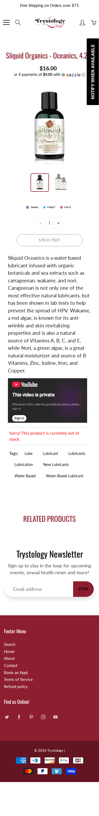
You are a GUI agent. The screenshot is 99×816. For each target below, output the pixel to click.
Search (9, 644)
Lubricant (50, 453)
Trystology (55, 750)
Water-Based (25, 476)
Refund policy (16, 686)
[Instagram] (43, 716)
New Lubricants (56, 464)
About (9, 658)
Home (9, 651)
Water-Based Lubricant (64, 476)
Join (83, 589)
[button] (49, 74)
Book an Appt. (16, 672)
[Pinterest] (31, 716)
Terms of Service (18, 679)
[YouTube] (55, 716)
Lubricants (76, 453)
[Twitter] (6, 716)
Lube (28, 453)
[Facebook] (18, 716)
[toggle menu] (6, 22)
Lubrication (24, 464)
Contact (10, 665)
